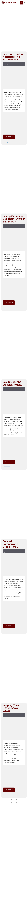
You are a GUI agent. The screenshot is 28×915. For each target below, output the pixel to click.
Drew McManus (8, 64)
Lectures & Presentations (13, 140)
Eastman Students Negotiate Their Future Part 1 (14, 56)
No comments (11, 142)
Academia (6, 140)
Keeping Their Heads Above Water (11, 708)
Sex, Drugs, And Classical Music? (12, 383)
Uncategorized (7, 306)
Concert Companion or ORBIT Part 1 (11, 544)
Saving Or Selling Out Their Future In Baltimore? (14, 219)
